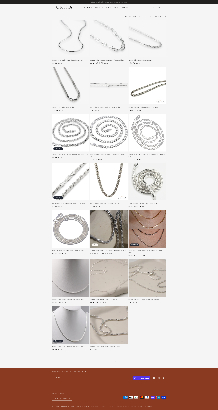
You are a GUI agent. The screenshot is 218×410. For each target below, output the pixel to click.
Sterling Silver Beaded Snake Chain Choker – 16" (67, 60)
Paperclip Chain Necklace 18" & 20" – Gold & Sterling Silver (145, 251)
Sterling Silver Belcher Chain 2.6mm (140, 60)
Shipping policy (136, 406)
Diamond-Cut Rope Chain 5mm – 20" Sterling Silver (69, 203)
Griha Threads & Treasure (66, 406)
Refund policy (95, 406)
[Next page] (115, 361)
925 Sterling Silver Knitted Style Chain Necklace (144, 299)
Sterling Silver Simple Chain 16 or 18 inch (103, 299)
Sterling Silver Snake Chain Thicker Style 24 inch (67, 347)
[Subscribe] (90, 377)
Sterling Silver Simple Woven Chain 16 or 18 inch (68, 299)
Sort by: (128, 16)
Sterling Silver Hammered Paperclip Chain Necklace (107, 60)
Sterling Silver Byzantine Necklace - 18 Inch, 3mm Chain (70, 154)
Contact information (122, 406)
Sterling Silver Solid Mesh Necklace (63, 107)
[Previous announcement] (53, 2)
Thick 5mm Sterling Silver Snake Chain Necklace (144, 203)
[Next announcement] (164, 2)
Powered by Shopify (82, 406)
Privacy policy (148, 406)
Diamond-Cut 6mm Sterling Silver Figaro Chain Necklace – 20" (147, 155)
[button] (86, 7)
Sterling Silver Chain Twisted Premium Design (105, 347)
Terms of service (107, 406)
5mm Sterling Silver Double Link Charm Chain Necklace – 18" (108, 155)
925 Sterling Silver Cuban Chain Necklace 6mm (143, 107)
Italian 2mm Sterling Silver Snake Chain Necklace (68, 250)
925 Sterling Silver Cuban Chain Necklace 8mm (105, 203)
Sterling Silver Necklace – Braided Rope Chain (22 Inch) (108, 250)
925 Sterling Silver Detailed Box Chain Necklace (105, 107)
